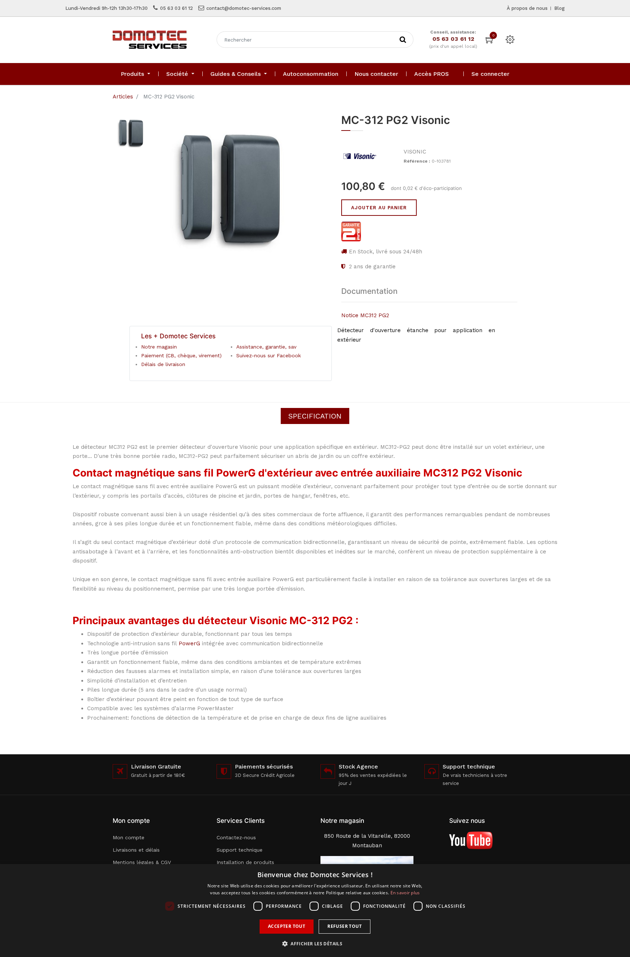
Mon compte (128, 837)
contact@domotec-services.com (243, 8)
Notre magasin (159, 347)
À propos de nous (527, 8)
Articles (123, 96)
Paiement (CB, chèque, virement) (181, 355)
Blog (559, 8)
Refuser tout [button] (344, 926)
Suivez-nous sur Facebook (268, 355)
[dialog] (315, 910)
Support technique (239, 850)
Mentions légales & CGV (142, 862)
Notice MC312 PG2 (365, 315)
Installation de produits (245, 862)
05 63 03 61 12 (176, 8)
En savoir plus (405, 893)
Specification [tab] (315, 416)
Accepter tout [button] (286, 926)
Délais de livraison (163, 364)
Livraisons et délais (136, 850)
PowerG (189, 643)
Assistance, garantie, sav (266, 347)
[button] (315, 943)
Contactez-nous (236, 837)
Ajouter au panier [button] (379, 207)
